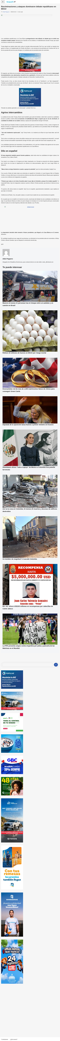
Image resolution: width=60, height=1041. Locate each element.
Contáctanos (4, 1039)
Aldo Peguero (6, 11)
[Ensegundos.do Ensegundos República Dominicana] (11, 2)
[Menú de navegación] (3, 2)
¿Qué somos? (13, 1039)
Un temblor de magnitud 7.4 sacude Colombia (20, 559)
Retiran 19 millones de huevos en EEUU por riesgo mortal (24, 353)
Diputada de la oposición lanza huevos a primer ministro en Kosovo (28, 425)
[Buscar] (56, 665)
